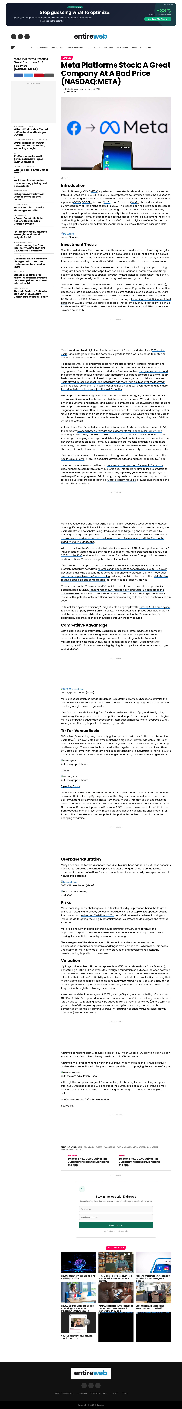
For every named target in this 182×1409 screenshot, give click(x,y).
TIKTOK (16, 167)
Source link (67, 1105)
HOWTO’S (136, 47)
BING (28, 140)
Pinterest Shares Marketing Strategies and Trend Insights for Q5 (30, 234)
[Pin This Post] (39, 75)
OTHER (148, 47)
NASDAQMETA (131, 1147)
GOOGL (86, 202)
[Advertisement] (33, 103)
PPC (62, 47)
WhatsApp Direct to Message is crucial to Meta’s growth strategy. (99, 395)
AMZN (107, 202)
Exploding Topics (70, 786)
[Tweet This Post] (28, 75)
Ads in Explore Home (72, 459)
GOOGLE (33, 140)
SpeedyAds (81, 1393)
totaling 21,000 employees (154, 607)
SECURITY (108, 47)
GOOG (77, 202)
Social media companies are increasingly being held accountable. (30, 183)
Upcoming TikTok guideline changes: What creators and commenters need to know (30, 262)
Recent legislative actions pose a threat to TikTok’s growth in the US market (105, 792)
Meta (120, 1147)
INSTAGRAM (18, 191)
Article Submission (64, 1393)
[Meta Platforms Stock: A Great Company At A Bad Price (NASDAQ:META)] (68, 760)
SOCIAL (97, 47)
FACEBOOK (18, 204)
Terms (125, 1393)
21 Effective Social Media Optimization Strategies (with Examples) (28, 159)
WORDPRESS (122, 47)
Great (99, 1147)
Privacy (114, 1393)
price (155, 1147)
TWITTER (17, 215)
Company (89, 1147)
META (94, 191)
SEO (88, 47)
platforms (145, 1147)
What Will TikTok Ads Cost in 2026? (31, 171)
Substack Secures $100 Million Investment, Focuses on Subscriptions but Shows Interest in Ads (30, 279)
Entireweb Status (98, 1393)
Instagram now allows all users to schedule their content (29, 197)
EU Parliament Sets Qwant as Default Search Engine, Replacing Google (29, 145)
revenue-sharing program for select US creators (135, 465)
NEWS (54, 47)
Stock (79, 1149)
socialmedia (68, 1149)
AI (32, 47)
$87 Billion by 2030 (71, 555)
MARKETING (42, 47)
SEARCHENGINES (75, 47)
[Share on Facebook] (18, 75)
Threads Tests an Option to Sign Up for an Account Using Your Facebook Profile (31, 294)
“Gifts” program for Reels (121, 479)
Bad (80, 1147)
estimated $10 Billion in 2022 (97, 915)
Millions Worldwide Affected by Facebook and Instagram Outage (31, 132)
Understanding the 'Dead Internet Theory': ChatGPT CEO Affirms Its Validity (29, 248)
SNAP (134, 202)
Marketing (110, 1147)
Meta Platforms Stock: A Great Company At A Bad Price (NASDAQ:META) (31, 64)
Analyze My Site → (157, 19)
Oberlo (65, 770)
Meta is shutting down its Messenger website (29, 209)
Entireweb (71, 91)
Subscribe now (116, 1225)
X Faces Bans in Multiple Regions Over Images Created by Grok (28, 221)
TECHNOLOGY (29, 126)
